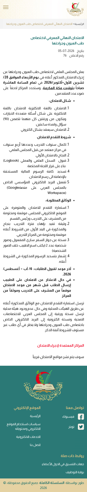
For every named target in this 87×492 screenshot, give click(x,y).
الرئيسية (79, 23)
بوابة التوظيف (75, 472)
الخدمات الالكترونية (28, 436)
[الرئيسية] (75, 9)
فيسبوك (68, 416)
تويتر (71, 426)
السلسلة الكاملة (51, 483)
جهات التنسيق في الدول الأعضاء (63, 464)
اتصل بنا (35, 445)
